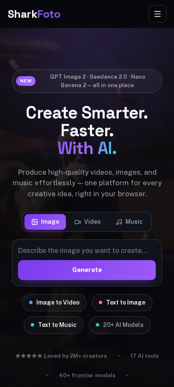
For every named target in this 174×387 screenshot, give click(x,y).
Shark (34, 14)
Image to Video (57, 302)
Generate (87, 269)
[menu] (157, 14)
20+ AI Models (123, 324)
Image (50, 221)
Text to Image (125, 302)
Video (92, 221)
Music (134, 221)
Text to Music (57, 324)
